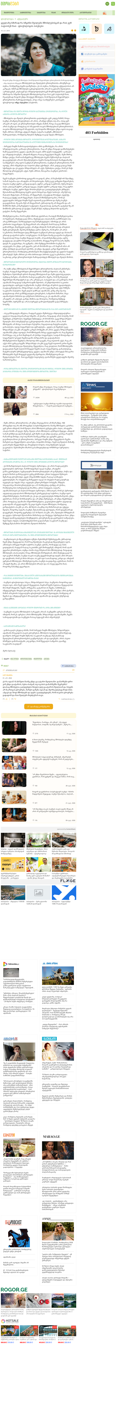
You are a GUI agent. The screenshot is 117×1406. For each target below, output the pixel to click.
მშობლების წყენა (26, 659)
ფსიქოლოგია (7, 19)
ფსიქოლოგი (38, 659)
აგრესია (46, 659)
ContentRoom (66, 829)
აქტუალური (22, 19)
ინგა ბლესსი (15, 659)
